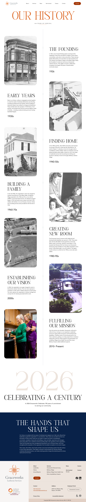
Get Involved (48, 3)
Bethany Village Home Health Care (55, 472)
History (35, 470)
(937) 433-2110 (36, 488)
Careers (56, 3)
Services (34, 3)
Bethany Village (50, 470)
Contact (63, 3)
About (27, 3)
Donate (77, 3)
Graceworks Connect (74, 489)
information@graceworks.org (40, 490)
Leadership (35, 468)
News (41, 3)
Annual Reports (37, 472)
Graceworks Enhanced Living (53, 468)
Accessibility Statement (58, 496)
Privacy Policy (36, 496)
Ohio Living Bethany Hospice (53, 474)
